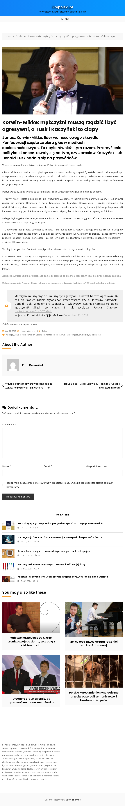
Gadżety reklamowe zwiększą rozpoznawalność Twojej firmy (51, 564)
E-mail (48, 466)
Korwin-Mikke (65, 334)
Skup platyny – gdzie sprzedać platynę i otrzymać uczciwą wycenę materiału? (61, 523)
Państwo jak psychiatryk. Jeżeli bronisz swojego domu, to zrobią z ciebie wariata (63, 576)
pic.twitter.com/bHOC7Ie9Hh (33, 311)
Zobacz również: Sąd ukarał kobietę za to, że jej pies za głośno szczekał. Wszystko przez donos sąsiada (61, 275)
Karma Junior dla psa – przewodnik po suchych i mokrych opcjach (54, 551)
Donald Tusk (20, 334)
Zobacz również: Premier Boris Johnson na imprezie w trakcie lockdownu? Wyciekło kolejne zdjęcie (58, 282)
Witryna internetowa (96, 466)
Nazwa (6, 466)
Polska (45, 331)
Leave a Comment (29, 331)
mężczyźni (76, 334)
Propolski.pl (62, 7)
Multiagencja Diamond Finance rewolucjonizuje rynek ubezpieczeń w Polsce (60, 537)
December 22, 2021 (75, 315)
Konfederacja (52, 334)
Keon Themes (73, 799)
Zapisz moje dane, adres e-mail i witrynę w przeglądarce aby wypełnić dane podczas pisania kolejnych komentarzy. (60, 484)
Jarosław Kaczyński (36, 334)
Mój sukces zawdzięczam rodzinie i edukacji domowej (94, 643)
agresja (9, 334)
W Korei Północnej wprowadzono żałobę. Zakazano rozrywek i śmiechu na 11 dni (29, 385)
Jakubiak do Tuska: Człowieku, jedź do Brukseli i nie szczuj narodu (92, 385)
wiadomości (95, 334)
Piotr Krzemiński (33, 365)
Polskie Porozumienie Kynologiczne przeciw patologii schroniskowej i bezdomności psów (93, 696)
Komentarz (9, 424)
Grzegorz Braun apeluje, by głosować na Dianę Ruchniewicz (31, 700)
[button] (62, 19)
